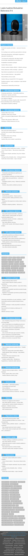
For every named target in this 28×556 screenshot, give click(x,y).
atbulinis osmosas (6, 501)
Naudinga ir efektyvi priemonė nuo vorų (10, 121)
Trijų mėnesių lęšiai (9, 545)
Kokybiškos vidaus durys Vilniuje (8, 114)
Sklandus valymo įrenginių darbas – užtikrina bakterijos (12, 371)
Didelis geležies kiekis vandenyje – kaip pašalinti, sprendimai (13, 353)
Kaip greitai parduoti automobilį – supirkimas (12, 213)
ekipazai (12, 535)
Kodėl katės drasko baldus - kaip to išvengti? (11, 158)
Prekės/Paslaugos (6, 266)
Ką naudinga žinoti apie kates (9, 386)
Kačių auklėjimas (6, 388)
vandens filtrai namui (18, 520)
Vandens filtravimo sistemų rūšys (9, 375)
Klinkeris (8, 398)
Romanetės (23, 266)
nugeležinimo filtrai (6, 511)
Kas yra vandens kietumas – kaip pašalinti (10, 74)
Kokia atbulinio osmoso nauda (8, 76)
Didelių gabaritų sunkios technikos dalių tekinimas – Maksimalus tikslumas (14, 242)
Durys (18, 257)
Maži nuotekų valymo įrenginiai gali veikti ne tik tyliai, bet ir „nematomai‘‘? (14, 429)
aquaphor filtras (21, 481)
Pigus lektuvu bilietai (11, 416)
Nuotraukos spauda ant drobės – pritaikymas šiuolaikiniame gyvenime (12, 219)
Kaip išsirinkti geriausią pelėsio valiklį (10, 418)
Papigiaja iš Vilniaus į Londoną (18, 540)
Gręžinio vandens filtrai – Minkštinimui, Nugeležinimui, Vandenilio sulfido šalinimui (11, 360)
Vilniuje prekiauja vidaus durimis (9, 280)
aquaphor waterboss (14, 499)
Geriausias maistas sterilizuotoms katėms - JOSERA (13, 148)
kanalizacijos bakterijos (18, 507)
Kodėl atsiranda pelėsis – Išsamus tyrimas (11, 195)
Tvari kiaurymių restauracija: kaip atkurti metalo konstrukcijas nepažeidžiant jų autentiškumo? (12, 59)
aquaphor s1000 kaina (14, 494)
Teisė (3, 270)
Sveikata (21, 268)
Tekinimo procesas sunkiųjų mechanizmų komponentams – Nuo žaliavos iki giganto (14, 97)
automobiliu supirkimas (16, 501)
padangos (11, 514)
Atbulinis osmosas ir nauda (8, 311)
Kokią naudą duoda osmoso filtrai (10, 407)
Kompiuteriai (4, 261)
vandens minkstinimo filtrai (7, 524)
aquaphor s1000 (5, 494)
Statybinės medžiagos (12, 278)
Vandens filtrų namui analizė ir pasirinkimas (11, 139)
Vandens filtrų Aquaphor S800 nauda (9, 119)
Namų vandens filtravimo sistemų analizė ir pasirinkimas (12, 283)
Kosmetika (11, 261)
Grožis (9, 259)
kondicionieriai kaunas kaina (19, 543)
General (22, 257)
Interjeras (14, 259)
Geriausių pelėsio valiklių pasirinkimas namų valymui (12, 198)
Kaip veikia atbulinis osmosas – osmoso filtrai (12, 402)
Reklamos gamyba (15, 266)
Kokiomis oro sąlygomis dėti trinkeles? (11, 400)
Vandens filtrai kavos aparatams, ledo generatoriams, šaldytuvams (10, 356)
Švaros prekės (21, 272)
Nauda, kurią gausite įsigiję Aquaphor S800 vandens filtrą (13, 117)
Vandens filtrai (20, 270)
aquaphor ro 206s (5, 488)
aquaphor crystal (5, 481)
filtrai (17, 505)
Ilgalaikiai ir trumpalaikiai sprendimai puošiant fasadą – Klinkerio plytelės (14, 290)
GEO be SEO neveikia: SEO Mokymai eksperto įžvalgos (13, 224)
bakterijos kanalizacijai (6, 503)
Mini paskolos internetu (8, 554)
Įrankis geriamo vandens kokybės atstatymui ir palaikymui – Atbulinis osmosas (12, 405)
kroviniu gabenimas (18, 533)
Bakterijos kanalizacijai (12, 344)
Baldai (10, 257)
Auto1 (12, 541)
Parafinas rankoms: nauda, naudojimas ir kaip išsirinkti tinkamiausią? (13, 82)
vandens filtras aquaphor (19, 522)
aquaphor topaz (5, 496)
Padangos (11, 263)
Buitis (14, 257)
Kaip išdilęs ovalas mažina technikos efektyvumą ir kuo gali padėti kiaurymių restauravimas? (13, 239)
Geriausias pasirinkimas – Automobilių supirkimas (12, 93)
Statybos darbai (14, 268)
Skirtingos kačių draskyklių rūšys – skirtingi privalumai (13, 157)
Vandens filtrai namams (6, 64)
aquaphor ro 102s (17, 486)
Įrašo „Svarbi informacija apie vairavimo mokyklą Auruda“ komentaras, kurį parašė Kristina (13, 333)
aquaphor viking (5, 499)
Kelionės (19, 259)
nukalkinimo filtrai (15, 511)
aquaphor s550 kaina (14, 490)
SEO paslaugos (19, 549)
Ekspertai (7, 128)
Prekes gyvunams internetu (8, 552)
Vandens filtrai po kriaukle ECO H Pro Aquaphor (12, 79)
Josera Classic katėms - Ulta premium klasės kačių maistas (12, 151)
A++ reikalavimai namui (6, 137)
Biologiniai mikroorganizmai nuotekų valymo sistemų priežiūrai (14, 201)
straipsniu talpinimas (13, 518)
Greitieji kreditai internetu (9, 550)
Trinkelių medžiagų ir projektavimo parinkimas (12, 439)
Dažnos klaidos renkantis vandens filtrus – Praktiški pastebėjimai (14, 348)
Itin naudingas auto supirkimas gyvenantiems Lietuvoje (13, 52)
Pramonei (22, 263)
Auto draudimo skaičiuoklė (8, 543)
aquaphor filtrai (14, 481)
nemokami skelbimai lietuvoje (8, 509)
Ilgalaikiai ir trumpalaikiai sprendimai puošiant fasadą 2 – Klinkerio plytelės (14, 293)
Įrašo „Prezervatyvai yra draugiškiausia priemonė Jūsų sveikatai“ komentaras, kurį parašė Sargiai (13, 325)
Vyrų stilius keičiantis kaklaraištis (9, 247)
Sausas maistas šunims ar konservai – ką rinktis (13, 391)
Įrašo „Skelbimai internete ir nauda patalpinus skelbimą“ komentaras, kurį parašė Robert (12, 337)
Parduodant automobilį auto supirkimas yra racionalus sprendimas (12, 173)
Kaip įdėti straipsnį (6, 541)
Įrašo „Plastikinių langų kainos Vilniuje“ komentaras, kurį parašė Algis (14, 321)
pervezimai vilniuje (10, 533)
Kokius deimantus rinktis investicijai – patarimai (12, 69)
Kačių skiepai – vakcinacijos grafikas (10, 384)
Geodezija (4, 259)
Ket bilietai (21, 545)
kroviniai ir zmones (6, 535)
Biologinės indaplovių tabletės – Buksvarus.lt (12, 204)
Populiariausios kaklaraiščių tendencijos (10, 85)
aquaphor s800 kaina (14, 492)
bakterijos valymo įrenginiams (8, 505)
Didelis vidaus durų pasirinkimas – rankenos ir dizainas (12, 178)
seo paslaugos (21, 516)
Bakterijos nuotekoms (12, 191)
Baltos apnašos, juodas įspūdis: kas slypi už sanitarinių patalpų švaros (12, 216)
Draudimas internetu (12, 532)
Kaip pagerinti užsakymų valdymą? (9, 103)
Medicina (17, 261)
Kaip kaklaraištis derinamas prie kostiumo (11, 245)
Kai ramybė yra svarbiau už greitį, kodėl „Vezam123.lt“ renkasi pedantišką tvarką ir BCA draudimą (13, 100)
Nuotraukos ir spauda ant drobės (8, 94)
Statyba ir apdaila (11, 437)
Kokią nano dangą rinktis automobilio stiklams (12, 350)
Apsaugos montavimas (10, 549)
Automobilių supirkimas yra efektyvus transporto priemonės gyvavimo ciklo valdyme (13, 235)
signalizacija (4, 518)
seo (15, 516)
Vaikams (14, 270)
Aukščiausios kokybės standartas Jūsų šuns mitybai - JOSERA (13, 154)
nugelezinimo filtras (20, 509)
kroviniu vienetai (18, 535)
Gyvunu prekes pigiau (19, 550)
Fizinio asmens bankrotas (20, 541)
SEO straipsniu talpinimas (13, 170)
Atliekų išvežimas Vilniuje (18, 547)
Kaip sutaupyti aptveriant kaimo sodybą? (11, 427)
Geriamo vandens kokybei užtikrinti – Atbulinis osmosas (14, 67)
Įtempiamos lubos (13, 272)
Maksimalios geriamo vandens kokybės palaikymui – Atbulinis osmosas (14, 444)
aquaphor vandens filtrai (15, 496)
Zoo (3, 272)
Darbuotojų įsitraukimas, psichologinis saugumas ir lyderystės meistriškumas (12, 55)
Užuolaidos (8, 270)
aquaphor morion (5, 484)
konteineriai (25, 533)
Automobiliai (4, 257)
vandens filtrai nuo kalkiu (7, 522)
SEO (3, 268)
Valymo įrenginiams (7, 540)
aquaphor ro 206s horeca (16, 488)
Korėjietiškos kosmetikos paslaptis (9, 62)
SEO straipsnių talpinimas (12, 90)
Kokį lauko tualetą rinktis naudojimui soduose (12, 448)
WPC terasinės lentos (7, 409)
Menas (21, 261)
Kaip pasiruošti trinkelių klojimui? (8, 130)
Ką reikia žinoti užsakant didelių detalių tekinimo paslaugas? (12, 133)
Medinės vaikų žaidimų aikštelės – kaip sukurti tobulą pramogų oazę (14, 286)
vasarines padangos (19, 524)
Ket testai (16, 545)
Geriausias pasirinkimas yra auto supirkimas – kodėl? (14, 299)
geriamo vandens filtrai (6, 507)
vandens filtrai (22, 518)
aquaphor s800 (5, 492)
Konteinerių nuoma (8, 547)
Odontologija (4, 263)
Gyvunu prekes (9, 146)
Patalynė (16, 263)
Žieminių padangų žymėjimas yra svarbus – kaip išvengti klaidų (13, 421)
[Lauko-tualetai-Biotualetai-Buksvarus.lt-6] (14, 27)
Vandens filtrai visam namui (7, 112)
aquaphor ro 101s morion (7, 486)
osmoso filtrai (5, 514)
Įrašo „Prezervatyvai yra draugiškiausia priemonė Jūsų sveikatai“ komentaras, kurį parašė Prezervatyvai (13, 329)
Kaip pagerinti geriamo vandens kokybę (11, 446)
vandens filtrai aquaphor (7, 520)
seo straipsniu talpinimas (20, 552)
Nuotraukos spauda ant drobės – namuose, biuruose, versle (13, 48)
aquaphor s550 (5, 490)
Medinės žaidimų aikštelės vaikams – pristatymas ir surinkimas (14, 424)
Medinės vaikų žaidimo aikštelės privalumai (12, 184)
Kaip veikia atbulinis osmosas (9, 222)
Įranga (6, 272)
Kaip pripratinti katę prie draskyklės (10, 389)
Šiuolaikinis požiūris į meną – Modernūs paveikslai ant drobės (13, 182)
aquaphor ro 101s (14, 484)
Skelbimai (8, 268)
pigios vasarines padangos (7, 516)
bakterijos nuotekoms (17, 503)
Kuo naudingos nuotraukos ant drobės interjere (13, 176)
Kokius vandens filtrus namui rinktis (10, 373)
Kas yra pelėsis (5, 194)
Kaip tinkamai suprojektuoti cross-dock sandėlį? (12, 72)
